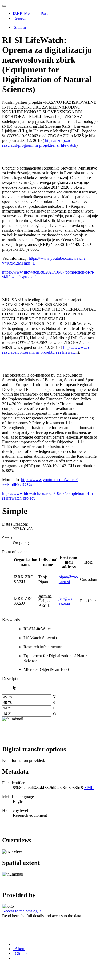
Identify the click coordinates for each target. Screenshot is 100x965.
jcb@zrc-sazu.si (66, 600)
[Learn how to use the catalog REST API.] (13, 958)
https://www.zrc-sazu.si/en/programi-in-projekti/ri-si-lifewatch (46, 349)
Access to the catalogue (22, 911)
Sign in (20, 27)
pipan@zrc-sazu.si (68, 579)
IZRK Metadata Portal (31, 13)
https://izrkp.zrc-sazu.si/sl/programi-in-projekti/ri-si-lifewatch (39, 143)
